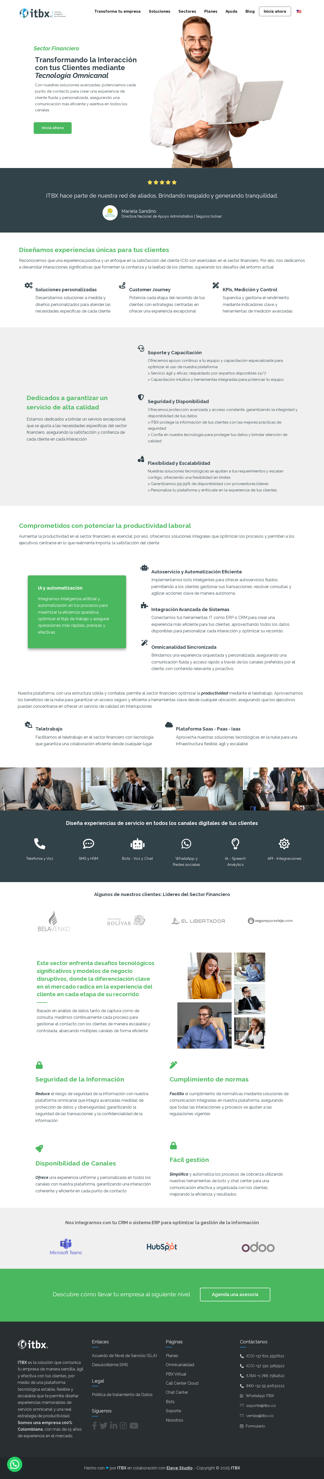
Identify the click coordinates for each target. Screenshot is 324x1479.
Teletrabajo (49, 729)
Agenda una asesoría (235, 1294)
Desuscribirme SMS (110, 1364)
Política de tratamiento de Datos (122, 1394)
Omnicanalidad (180, 1364)
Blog (250, 11)
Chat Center (177, 1392)
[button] (14, 1464)
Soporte (173, 1410)
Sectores (187, 11)
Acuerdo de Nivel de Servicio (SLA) (124, 1355)
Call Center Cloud (182, 1383)
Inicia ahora (275, 11)
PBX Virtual (176, 1374)
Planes (210, 11)
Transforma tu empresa (117, 11)
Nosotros (174, 1420)
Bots (170, 1401)
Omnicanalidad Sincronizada (183, 647)
